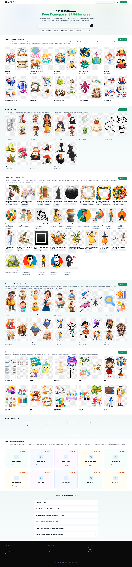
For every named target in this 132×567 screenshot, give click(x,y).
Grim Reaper (56, 206)
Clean (9, 2)
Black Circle (72, 204)
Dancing (81, 342)
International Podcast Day (11, 100)
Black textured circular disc (70, 201)
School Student (8, 314)
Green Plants (15, 272)
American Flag (8, 435)
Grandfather (33, 342)
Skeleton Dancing (71, 422)
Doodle (31, 166)
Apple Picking (8, 429)
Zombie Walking (121, 228)
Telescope (81, 314)
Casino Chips (8, 228)
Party (80, 380)
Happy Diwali (70, 432)
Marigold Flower (72, 252)
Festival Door (47, 204)
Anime (55, 138)
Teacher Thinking (34, 314)
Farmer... (15, 204)
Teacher (34, 2)
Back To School (106, 204)
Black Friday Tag (50, 435)
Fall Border (28, 425)
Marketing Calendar (9, 553)
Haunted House (8, 425)
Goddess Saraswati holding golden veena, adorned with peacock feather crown (56, 225)
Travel (105, 409)
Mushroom (111, 425)
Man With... (53, 274)
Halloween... (120, 226)
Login (48, 547)
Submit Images (50, 551)
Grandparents (8, 342)
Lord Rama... (39, 226)
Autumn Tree (64, 30)
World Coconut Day (59, 100)
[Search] (112, 2)
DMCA (89, 549)
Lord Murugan (54, 226)
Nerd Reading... (96, 226)
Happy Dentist (9, 250)
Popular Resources (9, 549)
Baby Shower (57, 409)
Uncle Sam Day (107, 100)
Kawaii (80, 138)
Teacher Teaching (50, 429)
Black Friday (28, 435)
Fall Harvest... (62, 250)
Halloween (18, 2)
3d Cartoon (106, 342)
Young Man (108, 228)
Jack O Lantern (49, 422)
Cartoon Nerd (26, 272)
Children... (26, 226)
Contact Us (91, 553)
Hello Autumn (115, 250)
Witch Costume (103, 252)
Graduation (106, 380)
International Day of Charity (36, 71)
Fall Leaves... (84, 204)
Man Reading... (96, 228)
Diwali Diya (48, 432)
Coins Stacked (69, 226)
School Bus (28, 429)
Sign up (124, 2)
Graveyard (56, 30)
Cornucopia (90, 425)
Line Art (106, 138)
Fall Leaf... (91, 204)
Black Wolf (41, 274)
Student (69, 429)
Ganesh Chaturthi (83, 100)
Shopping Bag (91, 435)
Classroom (90, 429)
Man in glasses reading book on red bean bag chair (97, 225)
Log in (117, 2)
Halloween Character (46, 30)
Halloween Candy (29, 422)
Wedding (56, 380)
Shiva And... (38, 228)
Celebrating (57, 342)
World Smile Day (58, 71)
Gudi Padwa (40, 204)
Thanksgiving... (53, 250)
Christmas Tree (112, 435)
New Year (81, 409)
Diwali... (122, 204)
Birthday (32, 380)
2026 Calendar (8, 380)
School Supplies (79, 30)
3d (5, 138)
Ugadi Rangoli (116, 204)
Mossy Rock (8, 272)
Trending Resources (9, 547)
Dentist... (8, 252)
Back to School (26, 2)
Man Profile (86, 226)
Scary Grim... (56, 204)
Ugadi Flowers (72, 250)
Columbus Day (29, 432)
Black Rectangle (38, 250)
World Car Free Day (83, 71)
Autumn (40, 2)
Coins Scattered (9, 226)
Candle (27, 250)
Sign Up (48, 549)
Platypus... (88, 250)
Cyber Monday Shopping (73, 435)
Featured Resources (9, 551)
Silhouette (56, 166)
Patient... (108, 226)
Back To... (99, 204)
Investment (106, 314)
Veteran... (79, 226)
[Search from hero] (91, 25)
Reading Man (57, 314)
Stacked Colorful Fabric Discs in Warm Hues (70, 225)
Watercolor (7, 166)
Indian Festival (112, 432)
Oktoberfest (107, 71)
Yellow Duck (88, 252)
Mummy (110, 422)
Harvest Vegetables (72, 425)
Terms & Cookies (92, 551)
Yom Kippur (7, 71)
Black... (66, 204)
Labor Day (88, 30)
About (89, 547)
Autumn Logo (123, 250)
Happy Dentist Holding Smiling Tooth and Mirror (10, 248)
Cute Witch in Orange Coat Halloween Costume (104, 248)
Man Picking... (9, 204)
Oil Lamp (90, 432)
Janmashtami (33, 100)
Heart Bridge (24, 206)
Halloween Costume (9, 422)
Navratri (6, 432)
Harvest (71, 30)
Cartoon (32, 138)
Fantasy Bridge (25, 204)
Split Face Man (26, 274)
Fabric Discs (68, 228)
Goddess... (61, 226)
